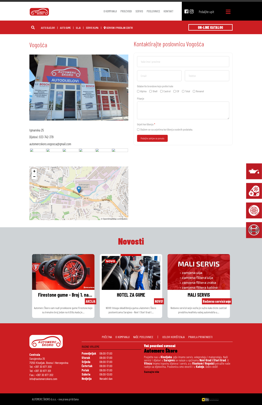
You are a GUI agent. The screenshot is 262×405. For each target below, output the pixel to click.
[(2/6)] (54, 156)
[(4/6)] (87, 156)
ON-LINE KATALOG (210, 27)
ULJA (78, 27)
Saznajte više (151, 371)
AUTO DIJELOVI (48, 27)
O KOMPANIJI (122, 337)
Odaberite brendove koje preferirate (155, 86)
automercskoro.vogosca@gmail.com (50, 144)
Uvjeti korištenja (146, 124)
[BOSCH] (254, 230)
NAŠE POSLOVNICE (143, 337)
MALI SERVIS (199, 294)
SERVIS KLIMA (92, 27)
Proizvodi (126, 11)
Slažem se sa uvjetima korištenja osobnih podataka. (166, 129)
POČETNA (107, 337)
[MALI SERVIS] (254, 171)
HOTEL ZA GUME (131, 294)
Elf (178, 91)
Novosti (131, 241)
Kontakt (168, 11)
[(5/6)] (104, 156)
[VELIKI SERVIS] (254, 191)
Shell (155, 91)
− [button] (34, 176)
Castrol (167, 91)
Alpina (143, 91)
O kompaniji (110, 11)
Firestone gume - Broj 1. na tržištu (63, 295)
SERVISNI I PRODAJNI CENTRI (119, 27)
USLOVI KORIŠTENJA (173, 337)
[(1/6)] (38, 156)
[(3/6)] (71, 156)
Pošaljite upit (206, 11)
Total (187, 91)
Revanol (200, 91)
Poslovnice (153, 11)
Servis (139, 11)
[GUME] (254, 210)
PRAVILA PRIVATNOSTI (200, 337)
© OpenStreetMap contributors (114, 218)
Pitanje (140, 98)
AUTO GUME (65, 27)
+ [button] (34, 171)
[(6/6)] (120, 156)
